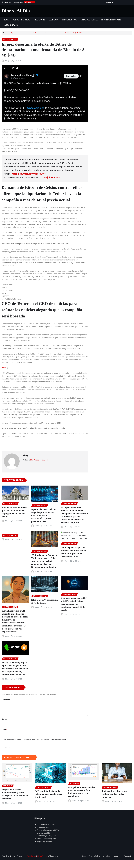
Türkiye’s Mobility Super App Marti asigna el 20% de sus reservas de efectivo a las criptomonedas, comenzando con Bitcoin (15, 668)
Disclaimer (106, 856)
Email (4, 729)
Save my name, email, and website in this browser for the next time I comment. (35, 740)
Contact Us (128, 856)
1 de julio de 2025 (51, 177)
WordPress (31, 856)
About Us (117, 856)
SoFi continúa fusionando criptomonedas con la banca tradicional (48, 794)
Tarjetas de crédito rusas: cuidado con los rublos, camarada (114, 794)
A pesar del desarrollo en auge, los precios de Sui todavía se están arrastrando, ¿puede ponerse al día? (43, 515)
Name (5, 719)
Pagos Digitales (10, 25)
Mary (7, 61)
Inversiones (39, 20)
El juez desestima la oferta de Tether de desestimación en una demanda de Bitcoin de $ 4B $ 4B (46, 33)
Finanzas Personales (111, 20)
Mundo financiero (21, 20)
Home (6, 20)
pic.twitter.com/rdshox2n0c (32, 173)
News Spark (42, 856)
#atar (14, 173)
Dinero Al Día (16, 10)
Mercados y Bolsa (89, 20)
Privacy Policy (94, 856)
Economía (53, 20)
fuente (4, 368)
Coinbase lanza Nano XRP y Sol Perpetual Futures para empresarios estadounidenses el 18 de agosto (74, 604)
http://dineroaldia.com (39, 460)
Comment (6, 700)
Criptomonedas (69, 20)
